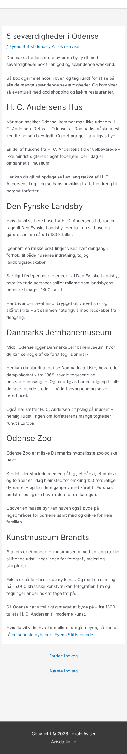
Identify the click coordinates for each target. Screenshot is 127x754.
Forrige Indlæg (63, 655)
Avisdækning (63, 741)
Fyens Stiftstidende (28, 46)
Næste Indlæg (64, 670)
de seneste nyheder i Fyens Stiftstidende (52, 634)
